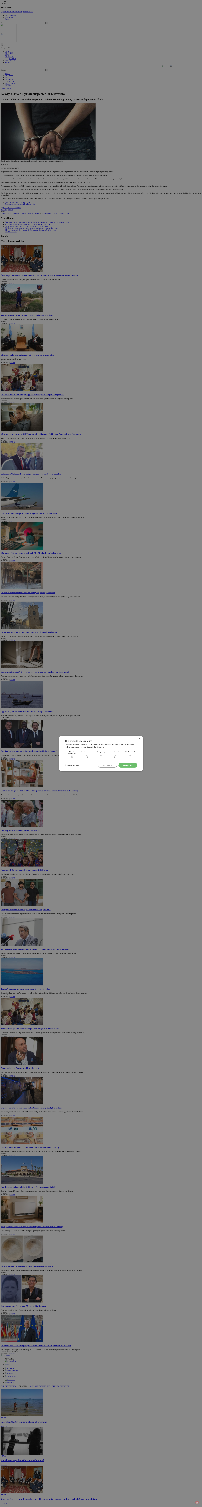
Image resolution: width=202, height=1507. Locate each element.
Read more (101, 747)
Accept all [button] (128, 765)
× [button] (139, 738)
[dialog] (101, 753)
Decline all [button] (107, 765)
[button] (72, 765)
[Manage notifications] (197, 1502)
